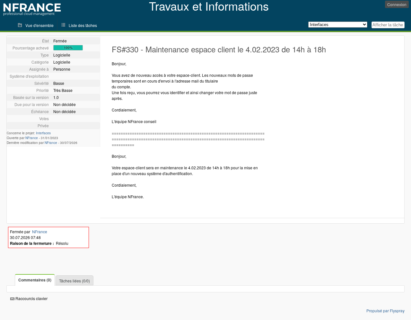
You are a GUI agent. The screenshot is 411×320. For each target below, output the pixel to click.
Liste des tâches (83, 25)
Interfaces (43, 133)
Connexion (397, 4)
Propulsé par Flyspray (385, 310)
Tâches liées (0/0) (74, 280)
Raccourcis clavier (31, 298)
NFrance (31, 138)
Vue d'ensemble (39, 25)
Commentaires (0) (34, 280)
